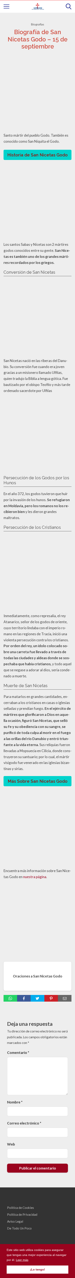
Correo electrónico (24, 1123)
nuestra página (34, 877)
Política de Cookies (20, 1207)
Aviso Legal (15, 1221)
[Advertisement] (37, 92)
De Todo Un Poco (19, 1228)
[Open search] (68, 6)
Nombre (14, 1102)
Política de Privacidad (22, 1214)
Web (11, 1144)
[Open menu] (6, 6)
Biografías (37, 24)
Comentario (18, 1052)
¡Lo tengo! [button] (37, 1269)
